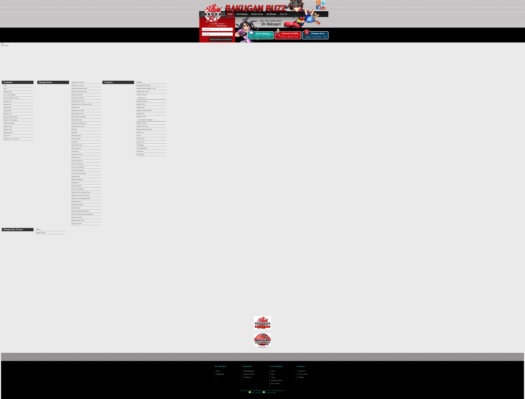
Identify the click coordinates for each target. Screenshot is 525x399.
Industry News (140, 142)
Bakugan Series (8, 101)
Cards (273, 377)
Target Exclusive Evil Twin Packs (80, 195)
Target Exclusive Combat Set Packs (81, 192)
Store (218, 371)
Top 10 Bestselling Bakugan (145, 119)
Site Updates (140, 151)
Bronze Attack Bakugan (78, 189)
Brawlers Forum (257, 14)
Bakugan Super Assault (78, 113)
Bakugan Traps (75, 107)
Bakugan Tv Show (141, 123)
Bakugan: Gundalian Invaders (79, 88)
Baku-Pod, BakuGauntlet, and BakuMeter (82, 214)
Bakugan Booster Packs (78, 98)
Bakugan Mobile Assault (78, 126)
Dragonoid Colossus (77, 154)
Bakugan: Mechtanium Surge (79, 91)
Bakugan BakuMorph (77, 179)
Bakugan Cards (7, 113)
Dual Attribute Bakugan (78, 167)
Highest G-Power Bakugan (11, 120)
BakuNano (74, 129)
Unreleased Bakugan (9, 123)
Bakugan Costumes (77, 223)
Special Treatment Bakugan (79, 116)
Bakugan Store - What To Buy (11, 139)
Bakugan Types (8, 107)
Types (296, 37)
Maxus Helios (75, 151)
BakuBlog (139, 82)
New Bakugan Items (142, 148)
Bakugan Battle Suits (77, 145)
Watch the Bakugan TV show (11, 98)
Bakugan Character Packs (78, 101)
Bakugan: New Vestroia (78, 85)
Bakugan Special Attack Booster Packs (82, 104)
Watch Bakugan (242, 14)
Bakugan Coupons (41, 232)
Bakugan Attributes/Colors (11, 117)
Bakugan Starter (8, 91)
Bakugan (308, 37)
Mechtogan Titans (76, 135)
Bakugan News (141, 113)
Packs (325, 37)
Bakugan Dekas (76, 176)
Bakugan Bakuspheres (77, 204)
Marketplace (220, 374)
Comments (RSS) (270, 392)
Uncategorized (140, 154)
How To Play (275, 384)
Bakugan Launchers (77, 217)
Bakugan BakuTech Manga (144, 85)
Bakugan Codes (8, 129)
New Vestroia (266, 37)
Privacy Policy (303, 374)
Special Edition (317, 37)
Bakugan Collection (142, 94)
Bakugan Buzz (263, 347)
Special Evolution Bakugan (79, 173)
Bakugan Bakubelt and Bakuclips (80, 211)
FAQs (5, 88)
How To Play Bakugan (9, 95)
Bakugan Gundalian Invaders (144, 110)
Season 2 (258, 37)
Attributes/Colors (276, 380)
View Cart (283, 14)
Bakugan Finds (141, 107)
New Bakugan (140, 145)
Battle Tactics (140, 132)
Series (273, 371)
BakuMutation (75, 182)
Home (230, 14)
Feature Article (140, 138)
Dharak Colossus (76, 157)
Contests (139, 135)
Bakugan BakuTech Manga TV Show (146, 88)
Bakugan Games (8, 126)
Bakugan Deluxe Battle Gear (79, 123)
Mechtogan (74, 132)
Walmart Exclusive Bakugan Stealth (81, 198)
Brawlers (283, 37)
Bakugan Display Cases (78, 220)
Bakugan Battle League (143, 91)
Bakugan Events (141, 104)
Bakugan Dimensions (142, 101)
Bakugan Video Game (142, 126)
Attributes (290, 37)
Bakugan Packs (7, 104)
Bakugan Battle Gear (77, 120)
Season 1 (251, 37)
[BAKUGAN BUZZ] (212, 11)
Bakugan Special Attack (78, 110)
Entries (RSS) (255, 392)
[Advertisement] (18, 64)
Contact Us (302, 371)
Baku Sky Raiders (76, 138)
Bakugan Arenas (76, 208)
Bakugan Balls (7, 110)
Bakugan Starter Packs (77, 94)
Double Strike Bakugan (78, 170)
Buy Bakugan (271, 14)
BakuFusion (75, 142)
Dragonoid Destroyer (77, 160)
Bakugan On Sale (141, 116)
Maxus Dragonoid (76, 148)
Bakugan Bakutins (76, 201)
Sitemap (301, 377)
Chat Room (6, 135)
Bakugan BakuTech (77, 186)
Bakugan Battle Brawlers (78, 82)
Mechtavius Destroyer (77, 164)
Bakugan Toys (141, 97)
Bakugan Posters (8, 132)
